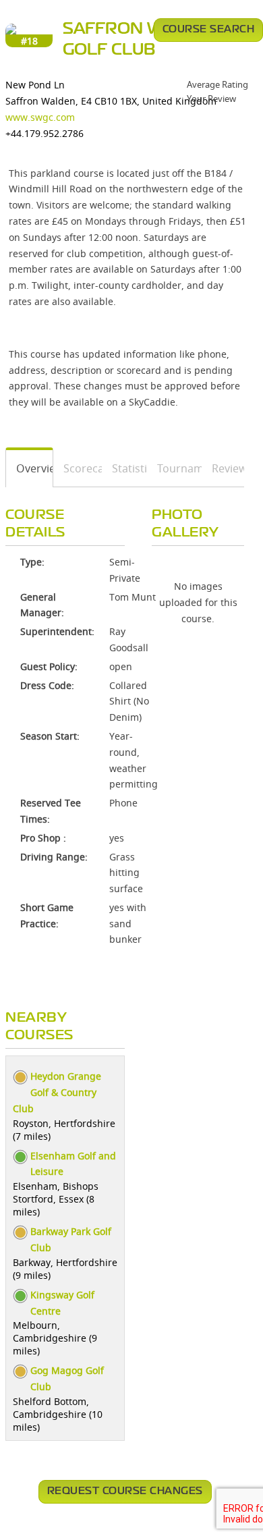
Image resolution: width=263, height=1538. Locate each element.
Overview (29, 468)
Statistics (125, 468)
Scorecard (77, 468)
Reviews (223, 468)
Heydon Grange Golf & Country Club (57, 1092)
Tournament (174, 468)
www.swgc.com (40, 117)
